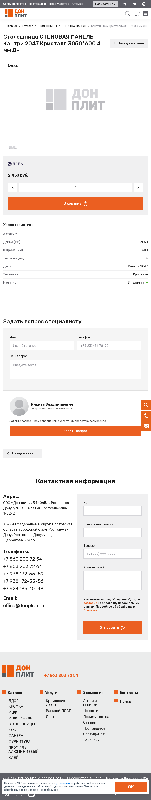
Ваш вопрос (19, 356)
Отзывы (77, 4)
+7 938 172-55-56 (23, 581)
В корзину (72, 203)
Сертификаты (95, 734)
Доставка (54, 717)
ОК (131, 787)
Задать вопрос (75, 431)
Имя (13, 337)
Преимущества (59, 4)
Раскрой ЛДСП (58, 711)
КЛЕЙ (13, 758)
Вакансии (91, 740)
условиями (63, 783)
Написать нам (105, 4)
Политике (90, 610)
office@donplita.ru (23, 605)
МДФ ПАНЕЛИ (20, 718)
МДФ (12, 712)
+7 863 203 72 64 (22, 566)
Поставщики (37, 4)
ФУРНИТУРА (19, 742)
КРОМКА (15, 706)
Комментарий (94, 567)
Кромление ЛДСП (55, 703)
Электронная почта (98, 524)
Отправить (109, 627)
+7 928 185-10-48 (23, 588)
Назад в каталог (131, 43)
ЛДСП (13, 701)
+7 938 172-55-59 (23, 574)
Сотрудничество (14, 4)
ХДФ (12, 730)
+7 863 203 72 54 (22, 559)
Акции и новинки (90, 703)
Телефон (83, 337)
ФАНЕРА (15, 736)
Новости (90, 711)
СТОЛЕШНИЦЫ (21, 724)
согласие (90, 603)
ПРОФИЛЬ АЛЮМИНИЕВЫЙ (22, 750)
